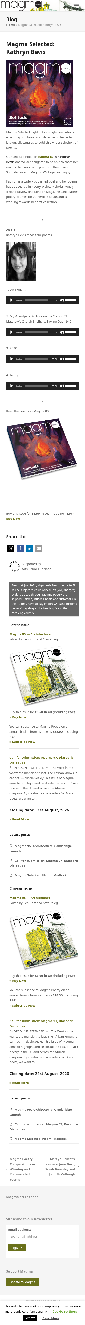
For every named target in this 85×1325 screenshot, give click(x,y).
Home (10, 25)
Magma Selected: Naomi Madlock (41, 875)
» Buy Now (17, 717)
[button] (76, 5)
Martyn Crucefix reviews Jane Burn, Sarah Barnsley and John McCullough (59, 1166)
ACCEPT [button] (30, 1318)
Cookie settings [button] (65, 1311)
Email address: (19, 1229)
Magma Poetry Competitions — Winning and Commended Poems (20, 1169)
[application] (42, 300)
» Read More (19, 819)
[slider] (71, 299)
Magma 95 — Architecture (30, 634)
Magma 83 (45, 157)
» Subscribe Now (22, 742)
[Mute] (62, 300)
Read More (50, 1318)
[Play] (11, 300)
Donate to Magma (22, 1282)
